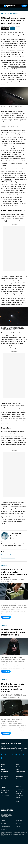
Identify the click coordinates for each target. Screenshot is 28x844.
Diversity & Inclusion (5, 826)
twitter (13, 538)
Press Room (18, 823)
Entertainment (4, 776)
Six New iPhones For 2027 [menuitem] (16, 9)
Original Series (19, 779)
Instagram (5, 754)
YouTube (12, 754)
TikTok (16, 754)
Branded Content (20, 789)
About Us (3, 785)
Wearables (18, 767)
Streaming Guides (20, 771)
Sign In (24, 5)
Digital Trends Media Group (8, 834)
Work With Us (4, 823)
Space (17, 769)
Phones (3, 764)
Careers (3, 820)
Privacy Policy (19, 820)
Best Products (19, 774)
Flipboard (1, 758)
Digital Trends (8, 7)
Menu (1, 6)
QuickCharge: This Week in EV (8, 557)
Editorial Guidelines (5, 792)
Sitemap (18, 826)
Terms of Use (4, 829)
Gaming (3, 769)
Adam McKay (8, 179)
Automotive (4, 779)
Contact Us (3, 787)
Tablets (17, 764)
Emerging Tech (4, 554)
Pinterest (19, 754)
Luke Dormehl (5, 26)
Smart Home (4, 774)
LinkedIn (23, 754)
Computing (4, 767)
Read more (6, 617)
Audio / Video (4, 771)
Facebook (1, 754)
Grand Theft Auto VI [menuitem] (5, 9)
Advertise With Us (5, 790)
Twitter (9, 754)
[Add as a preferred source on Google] (5, 28)
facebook (10, 538)
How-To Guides (19, 776)
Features (12, 554)
